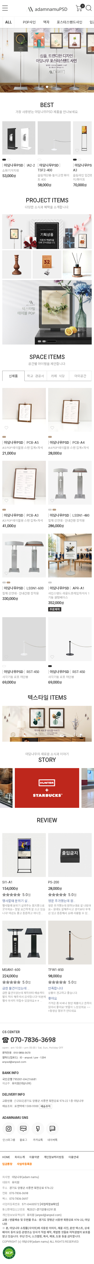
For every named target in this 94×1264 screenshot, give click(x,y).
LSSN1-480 (81, 515)
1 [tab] (42, 87)
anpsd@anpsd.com (14, 1061)
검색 (89, 8)
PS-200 (53, 882)
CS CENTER (11, 1032)
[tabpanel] (47, 60)
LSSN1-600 (35, 588)
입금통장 (7, 1164)
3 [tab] (51, 87)
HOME (6, 1157)
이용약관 (34, 1157)
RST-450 (33, 672)
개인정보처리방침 (54, 1157)
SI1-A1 (7, 882)
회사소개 (20, 1157)
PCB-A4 (78, 443)
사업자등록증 (24, 1164)
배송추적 (46, 1106)
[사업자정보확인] (49, 1204)
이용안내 (73, 1157)
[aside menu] (5, 8)
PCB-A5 (33, 443)
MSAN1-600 (11, 970)
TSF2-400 (45, 170)
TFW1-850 (56, 970)
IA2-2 (31, 165)
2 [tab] (47, 87)
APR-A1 (78, 588)
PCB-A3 (33, 515)
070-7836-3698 (33, 1040)
